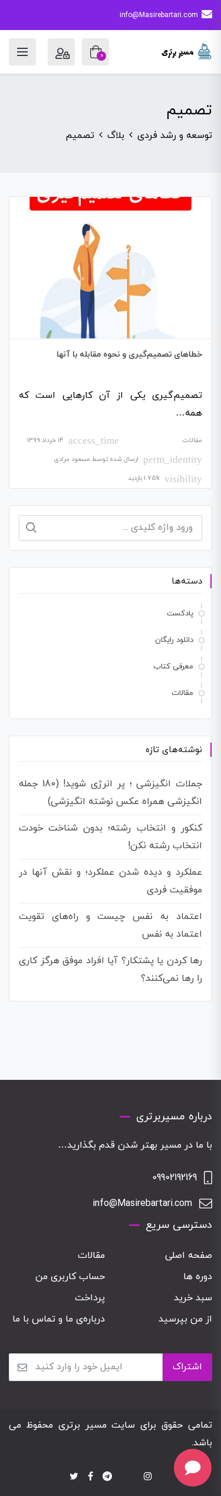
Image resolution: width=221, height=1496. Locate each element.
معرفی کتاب (173, 666)
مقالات (192, 440)
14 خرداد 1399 (45, 440)
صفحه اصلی (188, 1255)
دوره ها (197, 1276)
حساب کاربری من (70, 1276)
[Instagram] (148, 1477)
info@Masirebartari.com (159, 15)
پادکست (180, 613)
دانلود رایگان (174, 640)
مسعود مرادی (72, 459)
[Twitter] (74, 1477)
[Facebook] (90, 1477)
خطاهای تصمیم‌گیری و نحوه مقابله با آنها (129, 354)
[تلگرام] (107, 1477)
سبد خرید (193, 1297)
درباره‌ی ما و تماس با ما (58, 1319)
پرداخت (90, 1297)
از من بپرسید (185, 1319)
